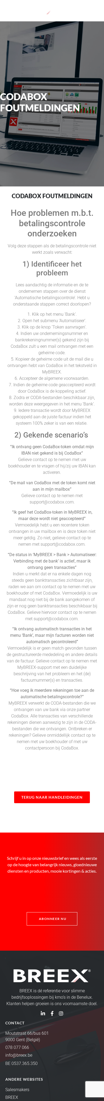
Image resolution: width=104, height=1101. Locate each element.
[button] (94, 9)
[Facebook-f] (52, 1013)
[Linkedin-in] (43, 1013)
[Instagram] (61, 1013)
